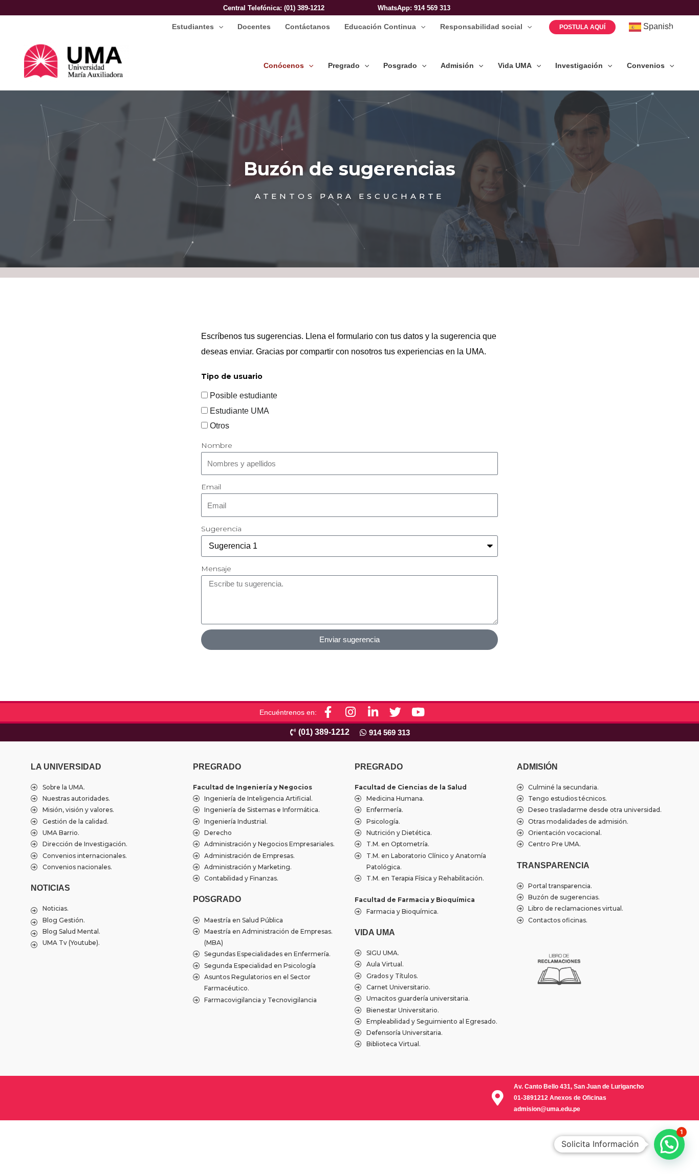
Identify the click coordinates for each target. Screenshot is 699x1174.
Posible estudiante (243, 395)
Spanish (657, 26)
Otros (219, 425)
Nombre (216, 445)
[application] (218, 26)
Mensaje (216, 568)
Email (211, 486)
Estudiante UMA (239, 411)
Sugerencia (221, 528)
